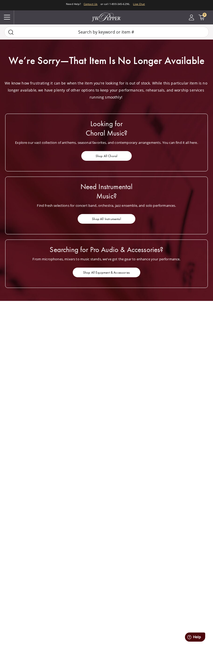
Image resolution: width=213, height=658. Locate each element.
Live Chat (139, 4)
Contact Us (91, 4)
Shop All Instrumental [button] (106, 219)
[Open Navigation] (7, 17)
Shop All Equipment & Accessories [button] (106, 272)
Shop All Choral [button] (106, 156)
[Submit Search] (11, 32)
